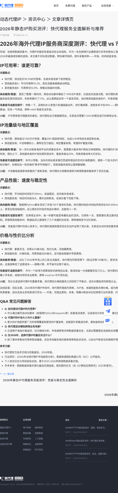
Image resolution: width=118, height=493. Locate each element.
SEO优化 (39, 449)
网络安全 (27, 443)
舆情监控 (27, 449)
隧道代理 (4, 432)
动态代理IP (10, 19)
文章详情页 (63, 19)
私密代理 (4, 438)
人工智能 (39, 438)
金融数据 (39, 432)
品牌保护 (39, 443)
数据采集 (27, 432)
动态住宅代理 (6, 443)
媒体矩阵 (39, 427)
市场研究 (27, 438)
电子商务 (27, 427)
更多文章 (103, 419)
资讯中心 (36, 19)
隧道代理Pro (5, 427)
